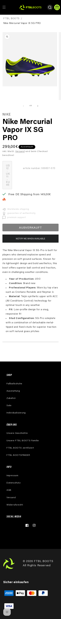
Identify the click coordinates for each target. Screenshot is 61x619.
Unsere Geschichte (17, 433)
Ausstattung (13, 391)
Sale (9, 406)
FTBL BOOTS (11, 18)
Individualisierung (16, 413)
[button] (4, 7)
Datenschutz (14, 483)
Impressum (12, 476)
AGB (9, 490)
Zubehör (11, 398)
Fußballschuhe (14, 384)
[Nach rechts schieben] (37, 106)
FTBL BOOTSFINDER (18, 455)
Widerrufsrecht (15, 505)
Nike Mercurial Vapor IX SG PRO (22, 23)
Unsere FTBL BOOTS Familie (23, 441)
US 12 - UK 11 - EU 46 (9, 176)
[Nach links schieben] (23, 106)
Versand (20, 151)
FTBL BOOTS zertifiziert (20, 448)
